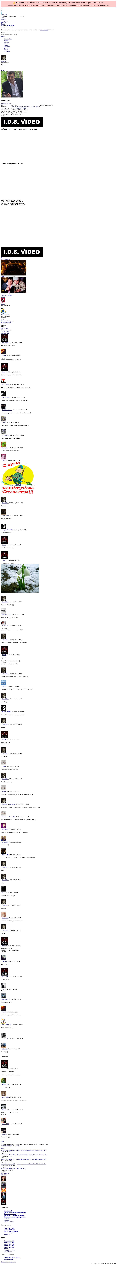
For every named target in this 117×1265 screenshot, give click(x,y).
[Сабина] (4, 558)
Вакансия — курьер (10, 1214)
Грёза (3, 460)
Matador (4, 1084)
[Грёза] (3, 459)
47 (6, 1171)
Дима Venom (5, 515)
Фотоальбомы (5, 259)
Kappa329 (5, 529)
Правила (6, 1218)
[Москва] (3, 302)
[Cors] (3, 1132)
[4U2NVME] (3, 853)
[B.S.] (3, 987)
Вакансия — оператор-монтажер (14, 1215)
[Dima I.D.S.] (3, 59)
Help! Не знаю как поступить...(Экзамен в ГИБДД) (32, 1159)
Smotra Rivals (8, 1251)
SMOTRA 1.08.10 (6, 276)
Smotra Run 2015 (9, 1228)
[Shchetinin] (3, 828)
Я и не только (5, 294)
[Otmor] (4, 370)
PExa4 (4, 355)
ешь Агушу (5, 1024)
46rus (7, 384)
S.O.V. (4, 384)
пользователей (44, 30)
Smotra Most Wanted (10, 1250)
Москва (18, 108)
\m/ (9, 625)
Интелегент (5, 435)
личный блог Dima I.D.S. (8, 1150)
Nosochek (5, 945)
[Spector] (3, 685)
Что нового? (8, 1211)
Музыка (38, 106)
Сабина (4, 560)
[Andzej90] (3, 998)
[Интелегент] (3, 433)
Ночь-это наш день (6, 322)
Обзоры (6, 42)
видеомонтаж (19, 106)
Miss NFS (7, 1248)
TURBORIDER (6, 711)
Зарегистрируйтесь (6, 1145)
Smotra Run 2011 (9, 1245)
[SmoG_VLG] (4, 975)
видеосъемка (27, 106)
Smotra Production (9, 1229)
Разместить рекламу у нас (12, 1257)
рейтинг (3, 66)
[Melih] (3, 446)
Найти (2, 36)
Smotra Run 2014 (9, 1241)
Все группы (4, 328)
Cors (3, 1134)
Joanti (3, 892)
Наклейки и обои (9, 1221)
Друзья (3, 1174)
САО (9, 1109)
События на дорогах (10, 1232)
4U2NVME (5, 854)
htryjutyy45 (5, 342)
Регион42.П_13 (6, 1039)
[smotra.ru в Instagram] (4, 14)
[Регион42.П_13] (3, 1037)
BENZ (10, 529)
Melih (3, 448)
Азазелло (4, 1109)
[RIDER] (4, 653)
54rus (8, 397)
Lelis (3, 842)
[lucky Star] (3, 624)
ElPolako (4, 961)
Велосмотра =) (21, 1168)
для (12, 804)
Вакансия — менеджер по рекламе (14, 1217)
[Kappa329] (3, 528)
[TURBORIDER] (3, 710)
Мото (33, 106)
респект (3, 70)
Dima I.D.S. (4, 61)
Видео (6, 43)
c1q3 (3, 422)
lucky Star (4, 625)
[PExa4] (3, 353)
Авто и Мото (8, 39)
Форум (6, 49)
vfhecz (4, 1069)
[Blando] (3, 1204)
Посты (3, 1148)
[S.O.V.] (3, 383)
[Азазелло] (3, 1108)
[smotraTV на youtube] (1, 8)
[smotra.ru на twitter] (1, 13)
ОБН (7, 1097)
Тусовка (6, 48)
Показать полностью (7, 257)
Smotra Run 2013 (9, 1242)
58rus (6, 842)
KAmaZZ (4, 1049)
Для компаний (8, 1259)
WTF (7, 1124)
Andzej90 (4, 999)
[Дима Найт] (3, 1198)
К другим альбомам (6, 295)
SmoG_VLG (5, 976)
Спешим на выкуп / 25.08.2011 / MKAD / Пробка (31, 1164)
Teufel (3, 1097)
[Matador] (3, 1083)
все (3, 1141)
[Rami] (3, 1186)
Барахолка (7, 51)
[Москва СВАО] (3, 313)
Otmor (4, 372)
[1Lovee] (4, 543)
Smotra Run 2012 (9, 1244)
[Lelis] (3, 840)
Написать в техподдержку (8, 1262)
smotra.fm (7, 1234)
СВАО (24, 108)
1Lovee (4, 545)
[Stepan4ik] (3, 613)
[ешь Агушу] (3, 1023)
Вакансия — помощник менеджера (15, 1212)
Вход (2, 25)
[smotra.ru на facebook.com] (1, 11)
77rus (7, 448)
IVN (8, 1084)
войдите (17, 1145)
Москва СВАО (5, 314)
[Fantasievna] (3, 916)
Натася (4, 1124)
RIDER (4, 655)
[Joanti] (3, 891)
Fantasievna (5, 918)
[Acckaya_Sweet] (3, 1180)
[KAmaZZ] (3, 1047)
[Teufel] (3, 1095)
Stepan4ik (4, 614)
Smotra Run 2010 (9, 1247)
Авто (12, 106)
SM (10, 1024)
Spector (4, 686)
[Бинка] (3, 764)
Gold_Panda (5, 410)
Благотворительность (11, 1231)
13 (5, 1158)
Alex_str (4, 397)
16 (5, 1167)
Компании (7, 46)
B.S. (3, 989)
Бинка (4, 766)
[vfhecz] (4, 1067)
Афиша (6, 45)
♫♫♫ (10, 410)
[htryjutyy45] (4, 341)
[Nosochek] (4, 944)
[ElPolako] (3, 960)
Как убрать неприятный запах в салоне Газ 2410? (31, 1150)
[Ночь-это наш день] (7, 321)
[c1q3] (3, 421)
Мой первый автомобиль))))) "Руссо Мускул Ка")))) (32, 1154)
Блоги (6, 40)
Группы (3, 297)
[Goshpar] (3, 1192)
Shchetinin (5, 829)
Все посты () (5, 1173)
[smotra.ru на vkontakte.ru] (1, 9)
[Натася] (3, 1122)
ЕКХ (9, 614)
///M (6, 1134)
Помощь (6, 1220)
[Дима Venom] (3, 514)
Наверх (3, 24)
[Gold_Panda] (3, 408)
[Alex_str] (3, 395)
